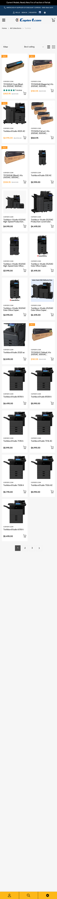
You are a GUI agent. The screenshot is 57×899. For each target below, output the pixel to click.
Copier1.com (8, 81)
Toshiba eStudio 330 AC (41, 175)
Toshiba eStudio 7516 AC (41, 441)
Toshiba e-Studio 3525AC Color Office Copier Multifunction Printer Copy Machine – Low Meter (42, 267)
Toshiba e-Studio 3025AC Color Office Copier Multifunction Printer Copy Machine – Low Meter (14, 311)
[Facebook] (40, 13)
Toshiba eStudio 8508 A (41, 397)
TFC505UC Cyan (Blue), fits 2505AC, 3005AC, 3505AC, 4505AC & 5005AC (13, 87)
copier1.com (8, 128)
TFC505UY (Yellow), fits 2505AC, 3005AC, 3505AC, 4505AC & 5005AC (41, 355)
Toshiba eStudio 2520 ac (14, 352)
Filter (5, 47)
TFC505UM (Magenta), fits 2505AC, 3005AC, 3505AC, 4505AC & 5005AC (42, 87)
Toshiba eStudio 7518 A (13, 441)
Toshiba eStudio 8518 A (13, 397)
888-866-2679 (47, 8)
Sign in (24, 12)
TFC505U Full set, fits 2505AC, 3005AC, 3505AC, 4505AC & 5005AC (40, 134)
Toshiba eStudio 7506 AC (41, 485)
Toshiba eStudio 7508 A (13, 485)
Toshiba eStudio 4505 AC (14, 131)
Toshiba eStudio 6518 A (13, 529)
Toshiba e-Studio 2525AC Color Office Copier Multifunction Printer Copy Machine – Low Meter (42, 311)
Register (33, 12)
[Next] (39, 548)
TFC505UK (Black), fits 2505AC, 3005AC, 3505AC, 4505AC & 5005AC (13, 178)
